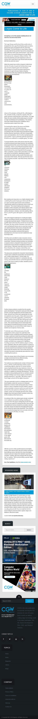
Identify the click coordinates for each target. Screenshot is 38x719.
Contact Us (8, 706)
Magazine (8, 661)
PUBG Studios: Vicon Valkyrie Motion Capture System (17, 492)
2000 (30, 11)
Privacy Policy (9, 692)
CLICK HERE (8, 515)
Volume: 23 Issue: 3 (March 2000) (19, 13)
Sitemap (7, 703)
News (6, 657)
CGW (24, 11)
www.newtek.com (25, 462)
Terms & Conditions (10, 695)
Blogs (7, 668)
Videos (7, 665)
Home (7, 653)
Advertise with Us (10, 699)
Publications (13, 11)
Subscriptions (9, 688)
